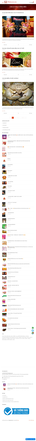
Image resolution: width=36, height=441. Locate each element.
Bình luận (30, 44)
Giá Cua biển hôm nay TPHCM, (14, 337)
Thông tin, (29, 338)
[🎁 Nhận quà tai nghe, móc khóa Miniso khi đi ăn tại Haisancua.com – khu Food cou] (4, 248)
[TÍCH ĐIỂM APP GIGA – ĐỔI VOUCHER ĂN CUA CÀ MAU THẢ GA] (4, 242)
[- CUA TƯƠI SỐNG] (4, 182)
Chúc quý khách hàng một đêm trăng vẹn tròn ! (14, 268)
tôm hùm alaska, (4, 339)
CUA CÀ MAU (10, 186)
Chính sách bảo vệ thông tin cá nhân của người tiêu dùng (11, 401)
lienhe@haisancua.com (6, 377)
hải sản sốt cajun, (24, 337)
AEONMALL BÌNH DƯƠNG (11, 299)
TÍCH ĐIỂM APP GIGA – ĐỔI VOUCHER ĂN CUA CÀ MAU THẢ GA (17, 240)
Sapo (18, 420)
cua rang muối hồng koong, (6, 337)
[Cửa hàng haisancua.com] (4, 277)
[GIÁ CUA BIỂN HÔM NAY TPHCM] (4, 254)
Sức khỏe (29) (4, 125)
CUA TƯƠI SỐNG (10, 164)
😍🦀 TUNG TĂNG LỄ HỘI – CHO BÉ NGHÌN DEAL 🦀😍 (16, 146)
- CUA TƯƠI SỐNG (10, 181)
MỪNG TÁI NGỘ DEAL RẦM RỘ (12, 230)
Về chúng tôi (4, 395)
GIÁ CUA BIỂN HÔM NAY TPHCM (12, 252)
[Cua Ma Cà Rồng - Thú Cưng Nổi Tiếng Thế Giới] (4, 314)
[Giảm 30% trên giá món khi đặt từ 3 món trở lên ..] (4, 154)
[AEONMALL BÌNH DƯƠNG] (3, 301)
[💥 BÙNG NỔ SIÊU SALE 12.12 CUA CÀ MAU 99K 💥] (4, 260)
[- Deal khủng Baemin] (3, 214)
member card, (18, 338)
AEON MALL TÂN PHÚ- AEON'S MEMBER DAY (14, 291)
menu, (21, 338)
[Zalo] (33, 330)
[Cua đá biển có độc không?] (18, 93)
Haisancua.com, (4, 338)
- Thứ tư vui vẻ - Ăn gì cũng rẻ (12, 202)
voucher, (13, 339)
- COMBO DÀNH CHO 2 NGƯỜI (12, 175)
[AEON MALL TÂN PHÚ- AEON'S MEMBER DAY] (4, 292)
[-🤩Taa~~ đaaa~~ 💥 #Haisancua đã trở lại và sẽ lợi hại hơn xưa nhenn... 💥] (4, 209)
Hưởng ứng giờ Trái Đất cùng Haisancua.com (14, 305)
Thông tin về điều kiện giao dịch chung (8, 398)
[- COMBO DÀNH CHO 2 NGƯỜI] (4, 177)
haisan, (28, 337)
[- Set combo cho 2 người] (3, 192)
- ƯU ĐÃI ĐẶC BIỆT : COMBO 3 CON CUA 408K (15, 196)
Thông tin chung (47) (5, 127)
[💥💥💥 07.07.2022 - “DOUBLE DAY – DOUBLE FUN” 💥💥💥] (4, 236)
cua (22, 8)
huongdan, (8, 338)
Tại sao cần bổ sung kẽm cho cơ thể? (13, 48)
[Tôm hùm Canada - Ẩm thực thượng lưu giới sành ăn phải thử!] (4, 329)
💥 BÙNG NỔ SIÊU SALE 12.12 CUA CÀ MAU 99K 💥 (15, 258)
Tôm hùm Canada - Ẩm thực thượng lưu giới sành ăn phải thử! (17, 328)
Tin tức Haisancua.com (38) (6, 129)
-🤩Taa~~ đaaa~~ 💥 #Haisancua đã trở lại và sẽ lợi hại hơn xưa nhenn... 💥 (19, 208)
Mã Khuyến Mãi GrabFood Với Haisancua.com (14, 295)
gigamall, (20, 337)
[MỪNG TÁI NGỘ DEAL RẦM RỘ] (4, 231)
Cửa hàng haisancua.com (11, 276)
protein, (23, 338)
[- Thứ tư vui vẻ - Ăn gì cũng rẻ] (3, 204)
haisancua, (30, 337)
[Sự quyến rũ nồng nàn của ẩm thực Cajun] (4, 325)
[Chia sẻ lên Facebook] (18, 44)
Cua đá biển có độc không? (10, 78)
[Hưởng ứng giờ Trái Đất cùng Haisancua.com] (4, 305)
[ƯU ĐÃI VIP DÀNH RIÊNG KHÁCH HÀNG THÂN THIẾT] (4, 310)
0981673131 (5, 379)
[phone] (33, 328)
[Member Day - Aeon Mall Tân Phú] (4, 282)
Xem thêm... (4, 42)
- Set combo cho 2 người (11, 190)
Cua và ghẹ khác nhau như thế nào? (13, 318)
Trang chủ (14, 8)
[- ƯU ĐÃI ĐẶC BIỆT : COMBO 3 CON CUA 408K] (4, 198)
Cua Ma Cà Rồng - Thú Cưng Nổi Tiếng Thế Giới (15, 313)
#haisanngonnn (10, 170)
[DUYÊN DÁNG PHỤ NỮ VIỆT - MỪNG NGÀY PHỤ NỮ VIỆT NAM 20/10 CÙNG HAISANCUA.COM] (4, 142)
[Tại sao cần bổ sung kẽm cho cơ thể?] (16, 59)
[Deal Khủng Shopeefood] (4, 220)
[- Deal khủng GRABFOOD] (4, 226)
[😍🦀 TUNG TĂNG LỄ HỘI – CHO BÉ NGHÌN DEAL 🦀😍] (3, 148)
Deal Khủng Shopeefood (11, 218)
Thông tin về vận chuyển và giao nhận (8, 400)
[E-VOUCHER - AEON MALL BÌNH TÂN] (4, 287)
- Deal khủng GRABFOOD (11, 224)
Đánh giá (9, 158)
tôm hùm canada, (9, 339)
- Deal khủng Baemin (11, 212)
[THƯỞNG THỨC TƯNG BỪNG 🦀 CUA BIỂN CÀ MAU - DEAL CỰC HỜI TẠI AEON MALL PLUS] (4, 385)
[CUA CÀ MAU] (4, 187)
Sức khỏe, (26, 338)
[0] (32, 2)
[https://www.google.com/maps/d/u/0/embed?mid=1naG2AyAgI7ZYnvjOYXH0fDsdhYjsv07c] (33, 333)
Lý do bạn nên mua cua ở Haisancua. (13, 12)
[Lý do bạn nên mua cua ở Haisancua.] (18, 26)
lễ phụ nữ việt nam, (12, 338)
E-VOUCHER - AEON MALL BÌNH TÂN (13, 285)
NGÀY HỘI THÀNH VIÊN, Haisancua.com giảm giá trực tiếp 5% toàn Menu (19, 263)
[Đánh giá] (4, 160)
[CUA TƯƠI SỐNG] (3, 166)
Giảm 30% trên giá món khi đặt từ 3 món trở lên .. (15, 152)
